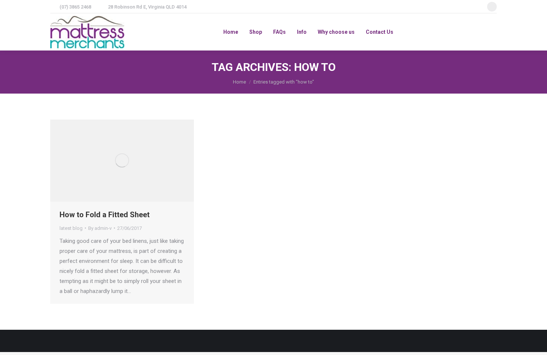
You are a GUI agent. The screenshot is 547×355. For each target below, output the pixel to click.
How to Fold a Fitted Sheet (105, 214)
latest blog (71, 228)
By (100, 228)
